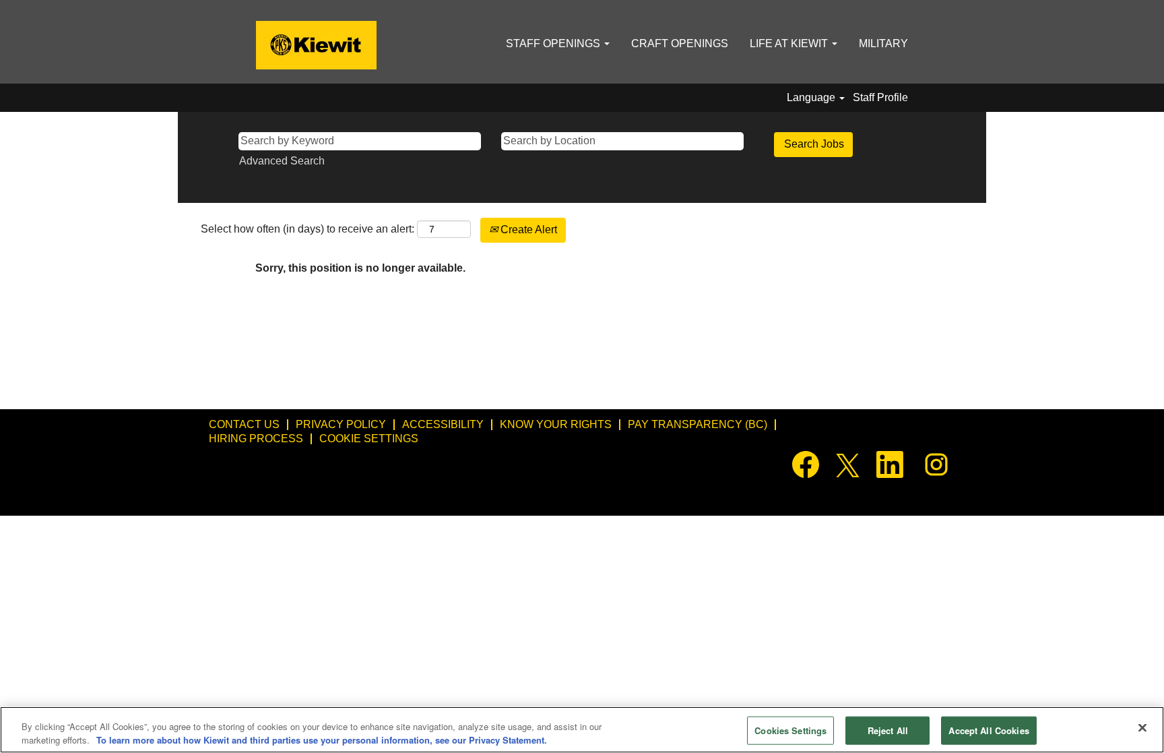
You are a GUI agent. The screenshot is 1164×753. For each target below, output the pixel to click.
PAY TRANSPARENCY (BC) (697, 424)
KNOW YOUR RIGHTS (556, 424)
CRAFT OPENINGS (679, 43)
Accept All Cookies (988, 730)
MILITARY (883, 43)
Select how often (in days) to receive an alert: (307, 229)
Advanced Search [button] (282, 161)
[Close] (1142, 728)
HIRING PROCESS (256, 438)
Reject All (888, 730)
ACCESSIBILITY (443, 424)
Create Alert (527, 229)
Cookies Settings (790, 730)
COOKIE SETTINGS (368, 438)
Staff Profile (880, 97)
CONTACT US (244, 424)
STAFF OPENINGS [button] (554, 43)
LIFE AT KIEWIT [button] (790, 43)
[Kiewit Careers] (316, 45)
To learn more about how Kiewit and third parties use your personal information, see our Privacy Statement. (321, 739)
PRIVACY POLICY (341, 424)
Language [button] (812, 97)
